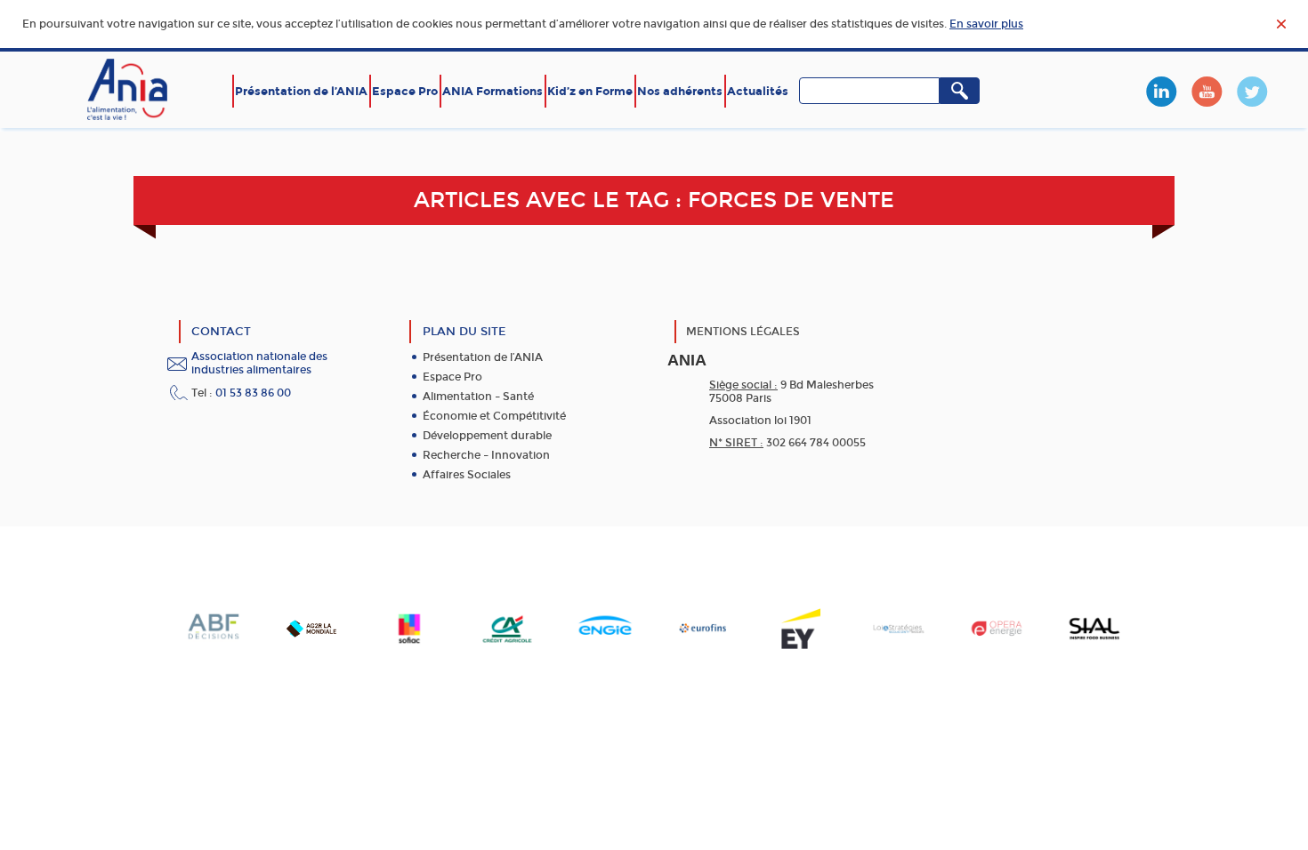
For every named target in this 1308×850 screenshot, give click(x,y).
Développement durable (487, 435)
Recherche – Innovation (486, 455)
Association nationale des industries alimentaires (259, 363)
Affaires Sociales (467, 475)
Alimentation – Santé (478, 396)
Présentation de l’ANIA (301, 91)
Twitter (1252, 91)
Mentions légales (743, 331)
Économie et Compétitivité (494, 416)
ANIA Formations (492, 91)
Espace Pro (405, 91)
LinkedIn (1161, 91)
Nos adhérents (680, 91)
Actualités (757, 91)
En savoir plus (986, 24)
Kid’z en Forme (590, 91)
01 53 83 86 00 (253, 393)
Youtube (1206, 91)
